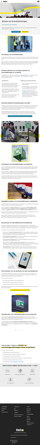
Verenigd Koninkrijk (30, 423)
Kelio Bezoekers (21, 361)
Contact (28, 412)
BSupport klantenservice (18, 414)
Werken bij (28, 410)
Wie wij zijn (29, 408)
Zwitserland (29, 424)
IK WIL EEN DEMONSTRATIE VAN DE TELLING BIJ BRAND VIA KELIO (20, 116)
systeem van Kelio (26, 90)
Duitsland (28, 418)
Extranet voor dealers (17, 416)
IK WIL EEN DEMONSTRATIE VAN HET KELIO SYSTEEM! (20, 290)
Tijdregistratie (3, 408)
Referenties (16, 410)
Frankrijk (28, 419)
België (28, 416)
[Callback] (38, 1)
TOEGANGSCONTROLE (16, 31)
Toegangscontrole (4, 412)
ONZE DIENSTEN (25, 31)
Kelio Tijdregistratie (14, 361)
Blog (15, 408)
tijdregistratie (22, 75)
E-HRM (2, 410)
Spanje (28, 421)
